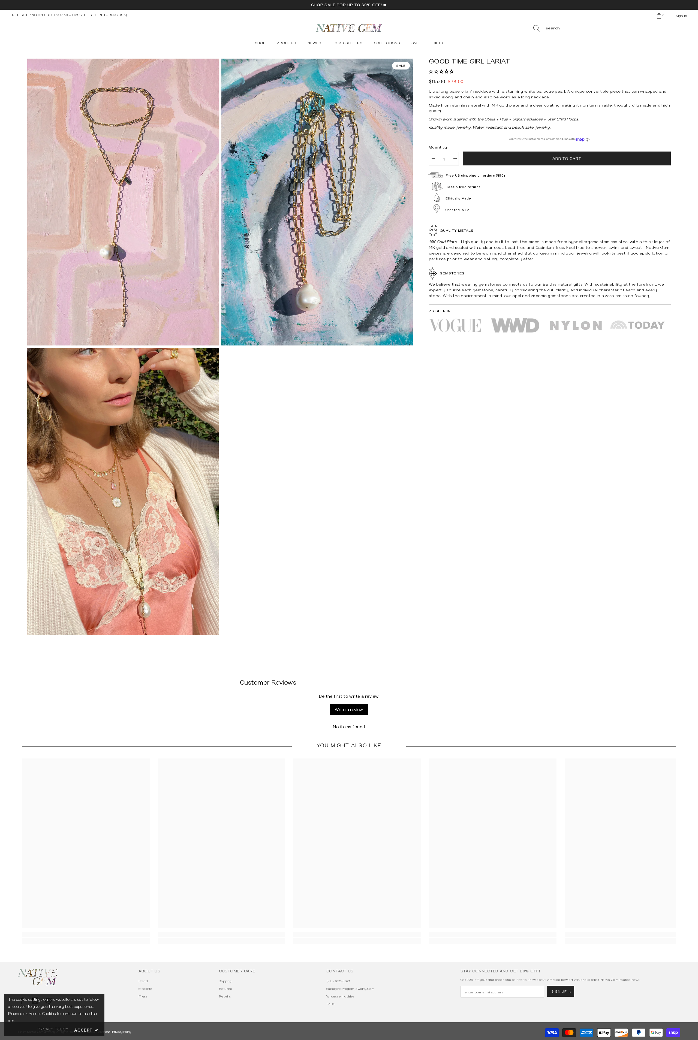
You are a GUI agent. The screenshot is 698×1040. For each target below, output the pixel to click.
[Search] (561, 29)
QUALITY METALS (457, 231)
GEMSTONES (452, 274)
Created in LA (457, 210)
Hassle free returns (463, 188)
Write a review (349, 710)
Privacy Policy (121, 1032)
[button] (441, 72)
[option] (123, 347)
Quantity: (438, 148)
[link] (85, 934)
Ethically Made (458, 199)
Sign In (681, 16)
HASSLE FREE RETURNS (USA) (99, 16)
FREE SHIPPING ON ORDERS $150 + (41, 16)
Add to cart (566, 159)
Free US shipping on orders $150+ (476, 176)
